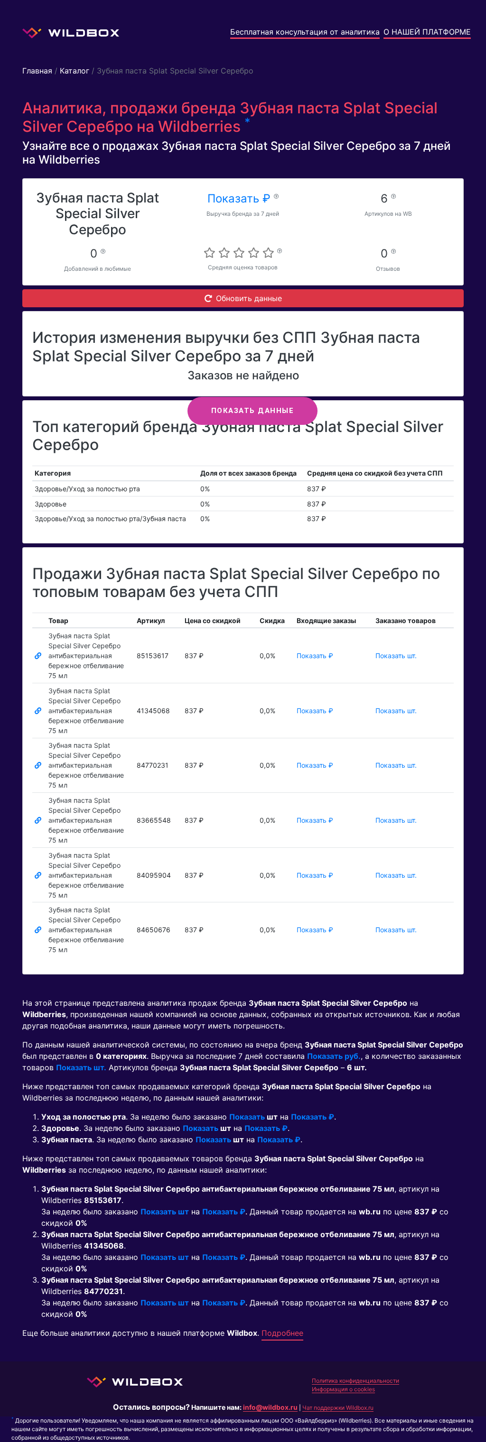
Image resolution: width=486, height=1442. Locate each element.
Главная (37, 70)
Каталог (74, 70)
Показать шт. (396, 656)
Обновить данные (249, 298)
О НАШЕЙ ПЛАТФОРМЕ (427, 32)
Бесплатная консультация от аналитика (305, 32)
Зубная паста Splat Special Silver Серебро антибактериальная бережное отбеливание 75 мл (86, 656)
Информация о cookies (343, 1389)
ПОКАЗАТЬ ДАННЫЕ (252, 410)
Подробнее (282, 1333)
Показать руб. (334, 1056)
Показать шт (164, 1211)
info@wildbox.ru (270, 1407)
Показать (247, 1116)
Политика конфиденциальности (355, 1380)
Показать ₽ (240, 198)
